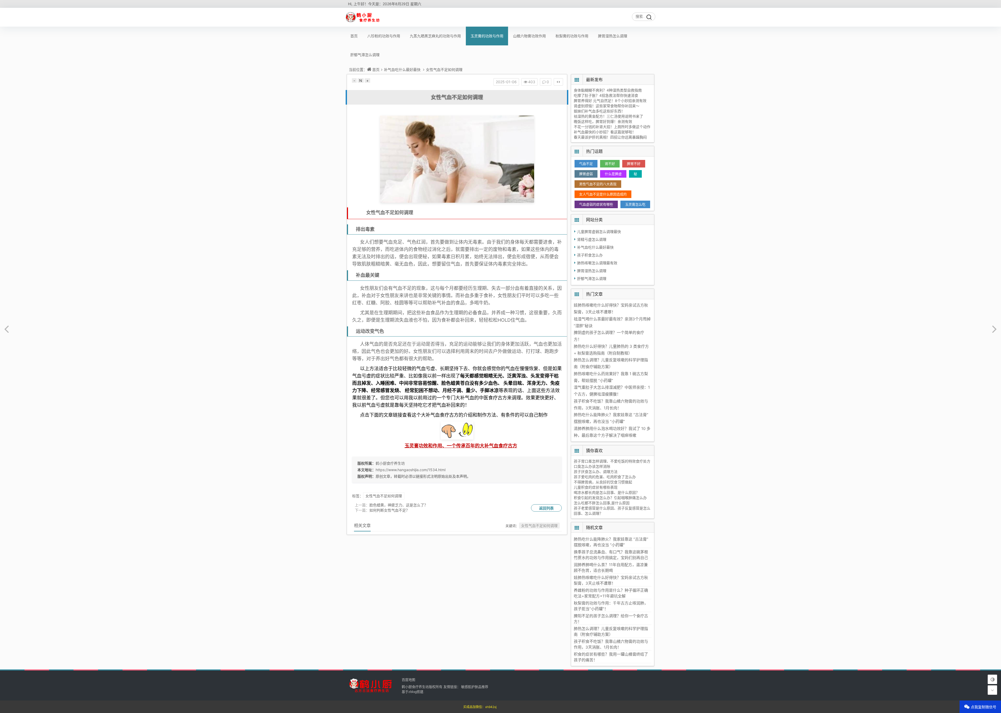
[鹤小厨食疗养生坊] (363, 17)
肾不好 (610, 163)
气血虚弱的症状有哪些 (596, 204)
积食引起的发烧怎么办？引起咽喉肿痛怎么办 (610, 497)
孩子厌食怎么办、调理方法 (596, 471)
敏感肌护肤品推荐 (474, 687)
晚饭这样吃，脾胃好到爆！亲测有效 (603, 121)
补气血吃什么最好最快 (402, 69)
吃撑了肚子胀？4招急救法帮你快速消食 (606, 95)
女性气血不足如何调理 (444, 69)
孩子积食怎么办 (590, 255)
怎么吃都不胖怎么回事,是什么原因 (602, 503)
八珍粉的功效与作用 (383, 36)
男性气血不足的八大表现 (598, 184)
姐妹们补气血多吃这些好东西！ (599, 111)
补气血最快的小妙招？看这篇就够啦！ (605, 132)
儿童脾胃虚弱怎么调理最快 (599, 231)
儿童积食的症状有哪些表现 (596, 487)
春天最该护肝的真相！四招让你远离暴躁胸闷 (610, 137)
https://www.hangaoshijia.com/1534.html (410, 470)
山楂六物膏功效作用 (529, 36)
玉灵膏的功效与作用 (487, 36)
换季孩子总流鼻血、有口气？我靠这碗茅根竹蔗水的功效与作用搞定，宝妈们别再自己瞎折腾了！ (611, 557)
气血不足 (586, 163)
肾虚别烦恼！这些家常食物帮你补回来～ (606, 106)
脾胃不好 (633, 163)
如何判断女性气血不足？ (389, 510)
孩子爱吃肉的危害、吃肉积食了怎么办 (605, 477)
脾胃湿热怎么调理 (612, 36)
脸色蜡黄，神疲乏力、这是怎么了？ (398, 505)
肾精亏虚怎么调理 (591, 239)
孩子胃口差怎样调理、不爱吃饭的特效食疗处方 (612, 461)
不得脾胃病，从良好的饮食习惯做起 (603, 482)
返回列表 (546, 508)
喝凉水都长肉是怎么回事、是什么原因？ (606, 492)
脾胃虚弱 (586, 174)
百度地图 (408, 680)
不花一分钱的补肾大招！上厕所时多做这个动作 (612, 126)
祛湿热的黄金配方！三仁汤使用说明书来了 (608, 116)
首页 (354, 36)
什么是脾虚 (613, 174)
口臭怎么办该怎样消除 (592, 466)
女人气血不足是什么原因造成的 (603, 194)
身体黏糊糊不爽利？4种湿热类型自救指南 (608, 90)
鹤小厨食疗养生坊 (390, 463)
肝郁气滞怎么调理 (365, 54)
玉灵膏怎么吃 (635, 204)
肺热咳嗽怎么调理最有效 (597, 263)
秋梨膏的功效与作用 (572, 36)
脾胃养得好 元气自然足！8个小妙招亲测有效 (610, 100)
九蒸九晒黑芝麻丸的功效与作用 (435, 36)
